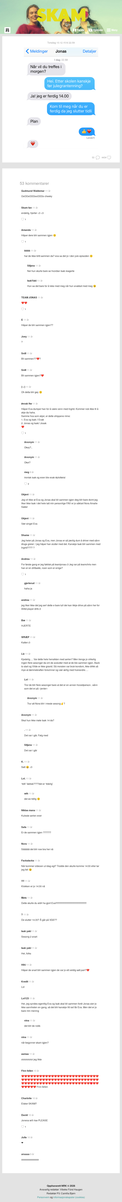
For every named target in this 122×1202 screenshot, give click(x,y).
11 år (47, 191)
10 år (36, 1070)
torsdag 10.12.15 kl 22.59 (61, 42)
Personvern (43, 1197)
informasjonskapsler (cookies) (69, 1197)
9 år (32, 472)
